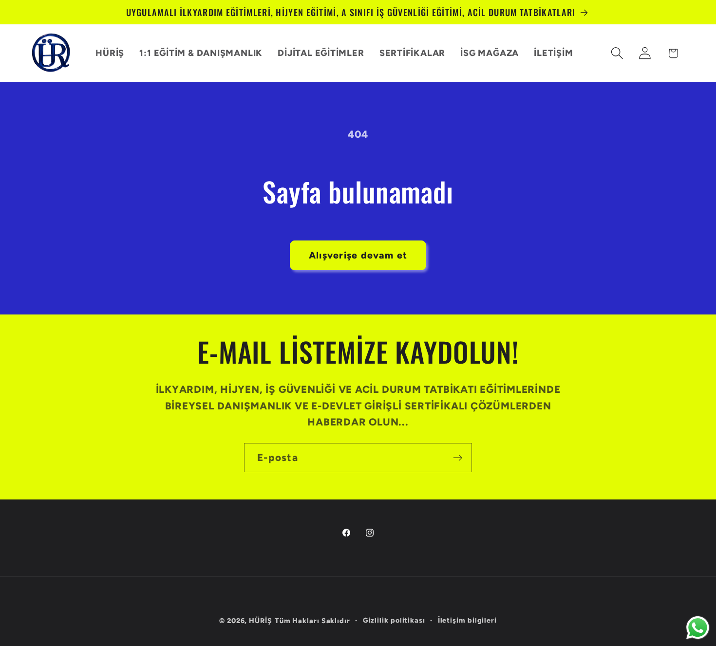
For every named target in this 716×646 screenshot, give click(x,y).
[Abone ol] (457, 458)
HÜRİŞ (260, 620)
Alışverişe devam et (358, 255)
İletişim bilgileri (467, 620)
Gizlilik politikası (394, 620)
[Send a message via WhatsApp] (697, 627)
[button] (617, 53)
